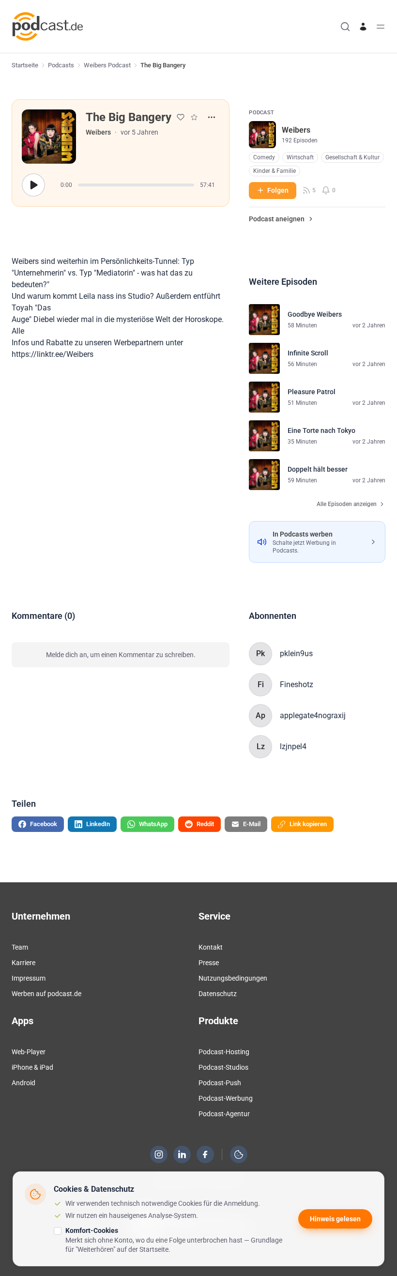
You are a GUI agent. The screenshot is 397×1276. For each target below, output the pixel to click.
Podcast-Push (219, 1083)
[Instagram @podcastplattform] (159, 1154)
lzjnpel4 (293, 746)
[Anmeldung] (363, 26)
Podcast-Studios (223, 1067)
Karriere (23, 963)
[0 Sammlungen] (194, 117)
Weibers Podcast (107, 65)
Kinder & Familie (274, 171)
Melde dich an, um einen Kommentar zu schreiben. (121, 655)
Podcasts (61, 65)
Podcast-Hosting (223, 1052)
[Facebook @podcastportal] (205, 1154)
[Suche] (345, 26)
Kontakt (210, 947)
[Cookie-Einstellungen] (239, 1154)
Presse (208, 963)
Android (23, 1083)
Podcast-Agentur (224, 1114)
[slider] (136, 185)
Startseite (25, 65)
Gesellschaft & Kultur (352, 157)
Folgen (278, 190)
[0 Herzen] (180, 117)
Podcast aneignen (277, 219)
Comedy (264, 157)
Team (20, 947)
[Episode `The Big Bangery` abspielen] (33, 185)
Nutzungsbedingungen (232, 978)
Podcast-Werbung (225, 1098)
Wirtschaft (300, 157)
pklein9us (296, 653)
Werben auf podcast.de (46, 994)
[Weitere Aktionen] (211, 117)
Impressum (29, 978)
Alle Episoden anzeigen (347, 504)
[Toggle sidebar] (380, 26)
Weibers (98, 132)
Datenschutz (217, 994)
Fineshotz (296, 684)
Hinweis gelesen (335, 1219)
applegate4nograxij (313, 715)
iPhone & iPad (32, 1067)
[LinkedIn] (182, 1154)
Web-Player (29, 1052)
